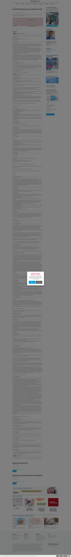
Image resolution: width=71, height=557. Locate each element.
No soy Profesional (39, 282)
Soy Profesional (32, 282)
